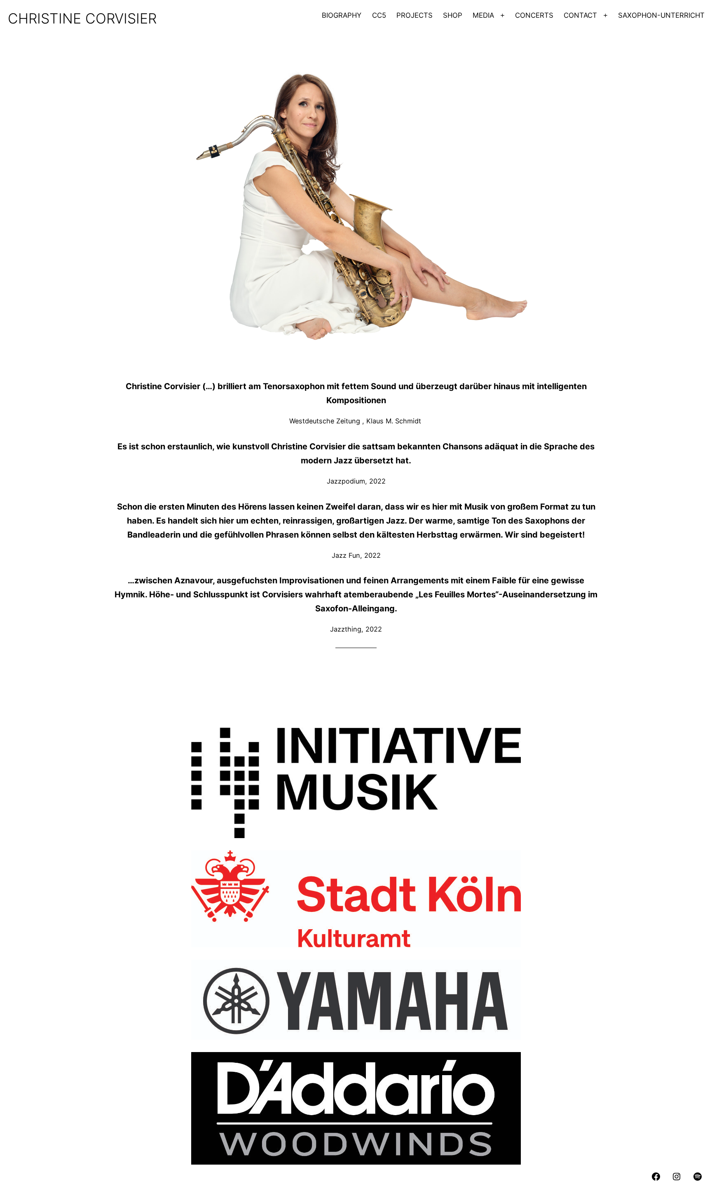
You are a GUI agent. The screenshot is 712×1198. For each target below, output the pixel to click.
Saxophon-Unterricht (661, 15)
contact (580, 15)
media (483, 15)
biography (341, 15)
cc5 (379, 15)
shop (452, 15)
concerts (534, 15)
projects (414, 15)
